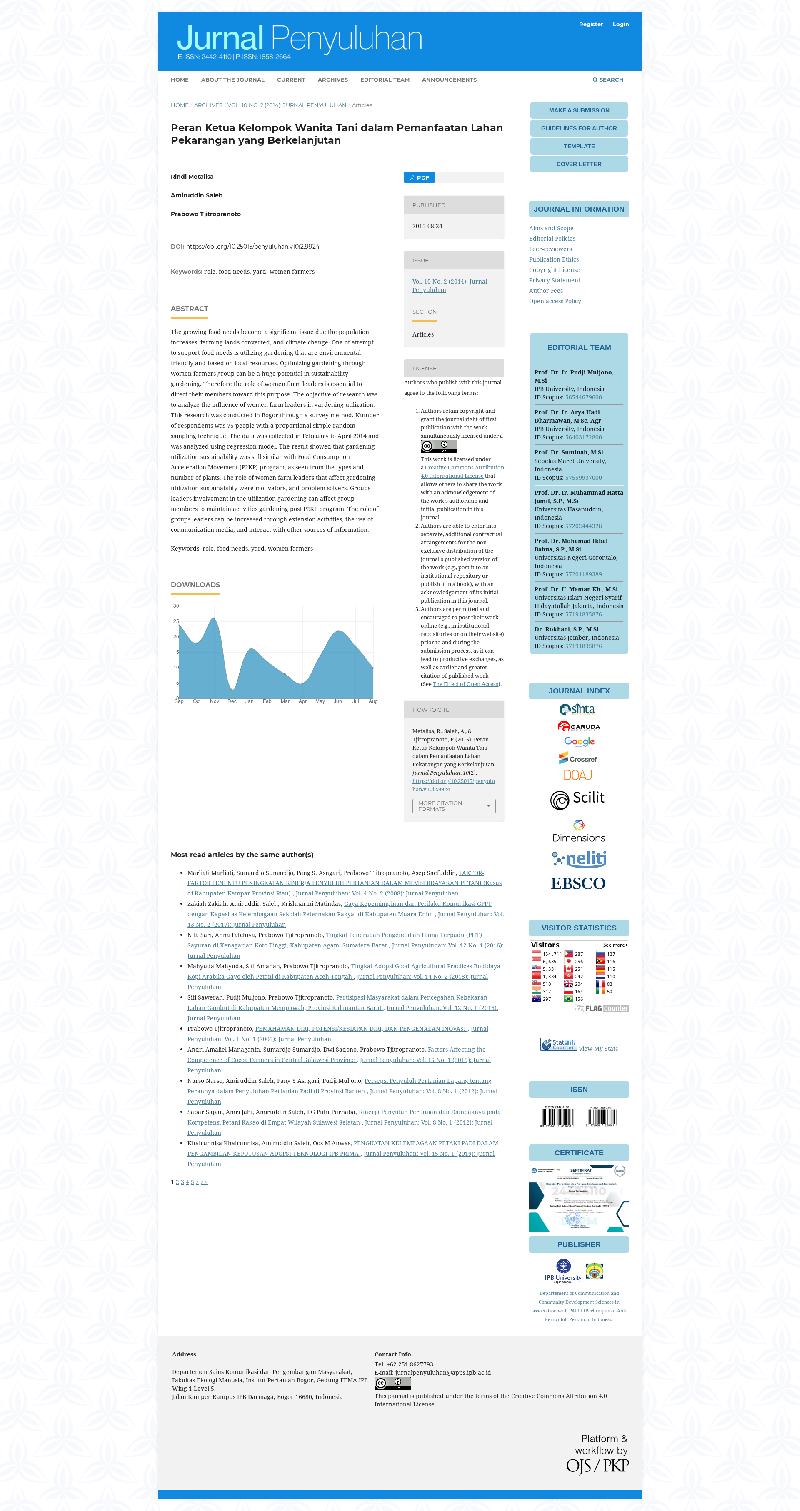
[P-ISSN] (601, 1130)
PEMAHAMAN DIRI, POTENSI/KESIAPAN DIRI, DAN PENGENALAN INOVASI (361, 1028)
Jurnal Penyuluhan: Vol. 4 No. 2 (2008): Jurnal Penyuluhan (377, 893)
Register (591, 24)
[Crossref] (579, 762)
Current (291, 79)
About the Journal (233, 79)
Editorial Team (385, 79)
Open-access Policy (555, 301)
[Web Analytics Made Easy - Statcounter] (558, 1048)
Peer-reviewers (550, 249)
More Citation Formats (440, 806)
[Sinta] (579, 714)
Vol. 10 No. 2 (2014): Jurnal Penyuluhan (287, 105)
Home (180, 79)
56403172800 (583, 437)
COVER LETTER (579, 164)
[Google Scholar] (579, 746)
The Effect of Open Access (465, 684)
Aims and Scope (551, 228)
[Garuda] (579, 730)
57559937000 (583, 477)
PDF (422, 177)
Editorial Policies (552, 238)
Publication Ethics (554, 259)
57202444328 (583, 526)
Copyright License (554, 270)
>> (204, 1182)
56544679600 (583, 397)
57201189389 (583, 574)
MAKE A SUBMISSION (579, 110)
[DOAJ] (579, 780)
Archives (333, 79)
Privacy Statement (554, 280)
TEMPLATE (579, 146)
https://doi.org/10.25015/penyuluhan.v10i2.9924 (253, 246)
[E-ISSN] (557, 1130)
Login (621, 24)
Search (611, 79)
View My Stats (598, 1048)
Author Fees (546, 290)
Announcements (449, 79)
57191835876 (583, 614)
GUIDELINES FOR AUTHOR (579, 128)
